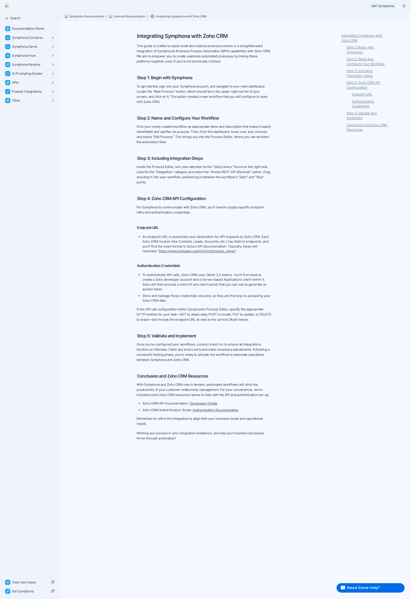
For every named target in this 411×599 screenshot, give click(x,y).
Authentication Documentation (216, 410)
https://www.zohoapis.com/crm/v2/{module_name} (197, 251)
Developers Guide (203, 403)
